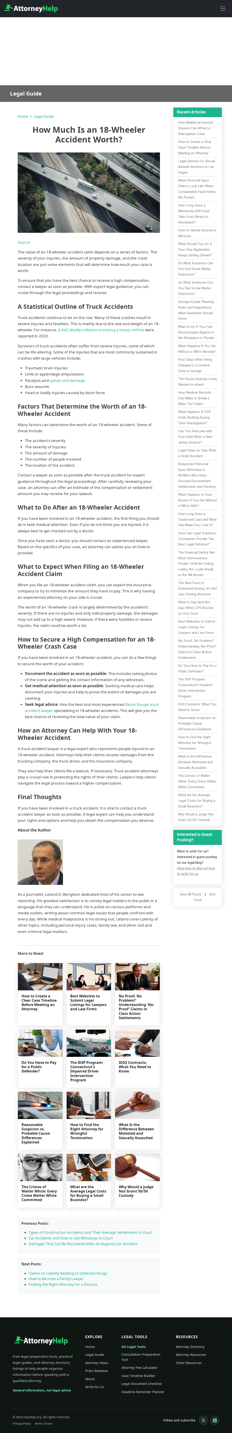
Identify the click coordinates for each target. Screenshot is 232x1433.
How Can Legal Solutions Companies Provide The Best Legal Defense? (197, 539)
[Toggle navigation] (223, 8)
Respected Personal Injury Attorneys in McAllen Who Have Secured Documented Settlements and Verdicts (197, 475)
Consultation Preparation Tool (140, 1357)
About (89, 1379)
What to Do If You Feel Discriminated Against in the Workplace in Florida (196, 332)
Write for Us (94, 1386)
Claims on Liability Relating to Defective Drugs (68, 1273)
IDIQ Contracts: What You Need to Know (135, 1067)
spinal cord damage (67, 380)
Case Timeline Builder (138, 1375)
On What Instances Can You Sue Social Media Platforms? (195, 269)
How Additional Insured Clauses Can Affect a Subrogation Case (195, 128)
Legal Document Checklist (141, 1383)
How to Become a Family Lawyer (56, 1278)
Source (24, 242)
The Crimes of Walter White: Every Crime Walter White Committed (39, 1193)
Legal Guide (44, 116)
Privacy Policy (22, 1423)
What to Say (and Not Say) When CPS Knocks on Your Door (196, 608)
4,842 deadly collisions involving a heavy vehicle (101, 329)
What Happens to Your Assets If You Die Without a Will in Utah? (197, 500)
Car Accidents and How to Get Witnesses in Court (71, 1238)
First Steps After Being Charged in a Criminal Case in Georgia (195, 365)
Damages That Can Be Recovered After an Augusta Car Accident (83, 1243)
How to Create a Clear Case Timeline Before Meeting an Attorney (39, 1003)
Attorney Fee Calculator (139, 1367)
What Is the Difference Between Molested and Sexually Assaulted (136, 1131)
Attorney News (96, 1362)
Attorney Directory (190, 1346)
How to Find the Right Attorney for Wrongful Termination (86, 1131)
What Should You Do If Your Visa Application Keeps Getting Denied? (195, 249)
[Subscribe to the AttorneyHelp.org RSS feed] (214, 1420)
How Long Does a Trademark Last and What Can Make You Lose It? (197, 519)
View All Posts (190, 894)
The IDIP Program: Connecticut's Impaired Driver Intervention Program (86, 1071)
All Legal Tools (133, 1346)
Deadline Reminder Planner (142, 1391)
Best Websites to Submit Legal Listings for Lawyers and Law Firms (88, 1003)
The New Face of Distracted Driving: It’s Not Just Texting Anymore (197, 588)
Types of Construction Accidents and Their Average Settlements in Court (90, 1232)
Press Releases (96, 1370)
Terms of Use (43, 1423)
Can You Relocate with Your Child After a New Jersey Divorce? (195, 436)
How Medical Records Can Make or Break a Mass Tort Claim (194, 398)
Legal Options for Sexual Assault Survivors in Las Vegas (196, 166)
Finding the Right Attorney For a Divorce (63, 1284)
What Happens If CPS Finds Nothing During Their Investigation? (194, 417)
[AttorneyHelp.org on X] (203, 1420)
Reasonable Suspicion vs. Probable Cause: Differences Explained (36, 1133)
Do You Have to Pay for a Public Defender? (39, 1067)
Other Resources (189, 1362)
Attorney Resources (191, 1354)
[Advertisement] (116, 51)
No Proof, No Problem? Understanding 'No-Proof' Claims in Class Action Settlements (136, 1007)
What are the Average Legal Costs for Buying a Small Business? (88, 1193)
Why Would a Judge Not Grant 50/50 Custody (136, 1191)
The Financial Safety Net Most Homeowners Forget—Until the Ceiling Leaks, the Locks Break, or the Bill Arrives (196, 563)
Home (23, 116)
